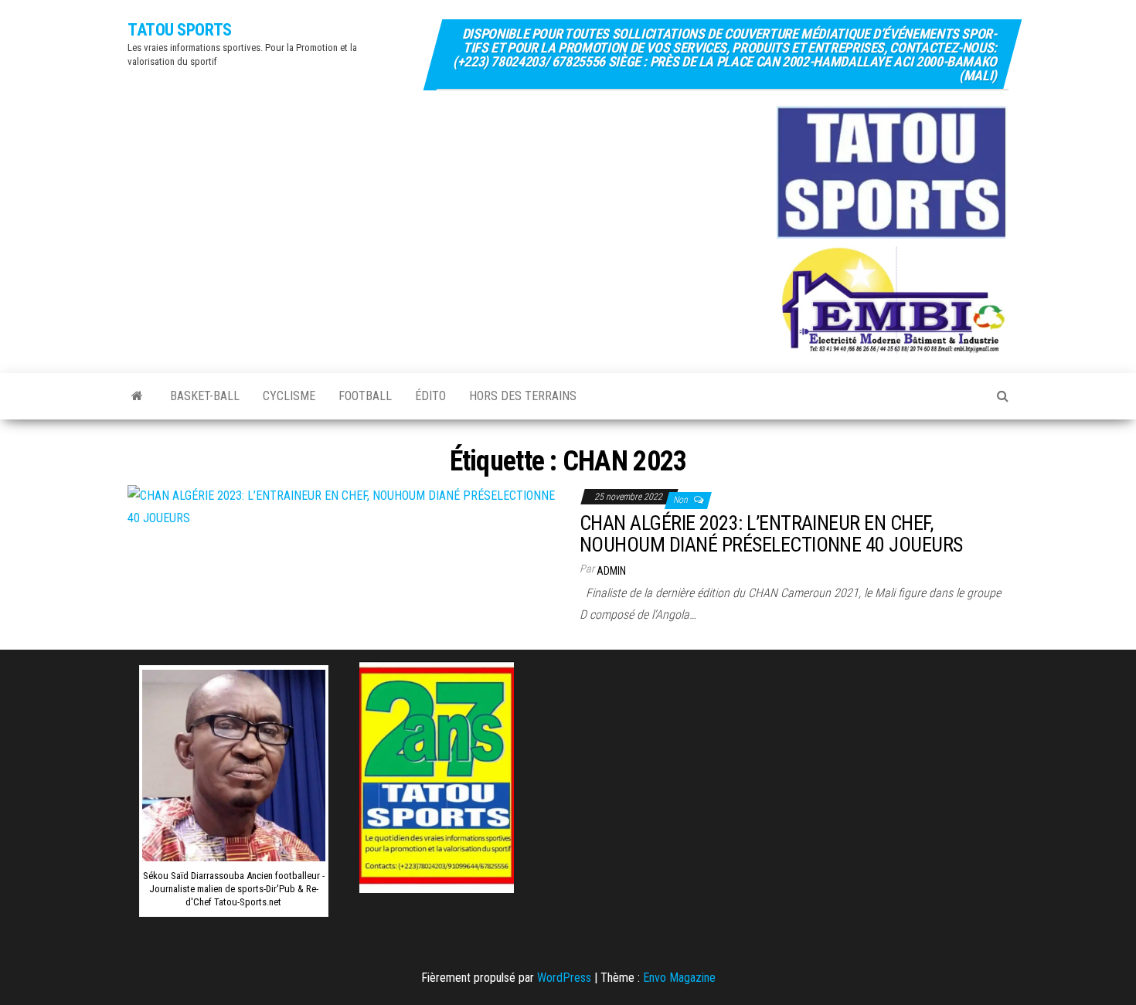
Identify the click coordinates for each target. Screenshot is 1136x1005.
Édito (430, 396)
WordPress (564, 977)
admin (611, 571)
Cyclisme (289, 396)
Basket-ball (205, 396)
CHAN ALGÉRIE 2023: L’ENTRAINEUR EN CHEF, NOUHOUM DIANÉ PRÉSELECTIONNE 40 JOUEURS (771, 534)
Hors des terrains (523, 396)
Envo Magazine (679, 977)
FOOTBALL (365, 396)
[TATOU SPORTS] (137, 396)
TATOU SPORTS (180, 29)
